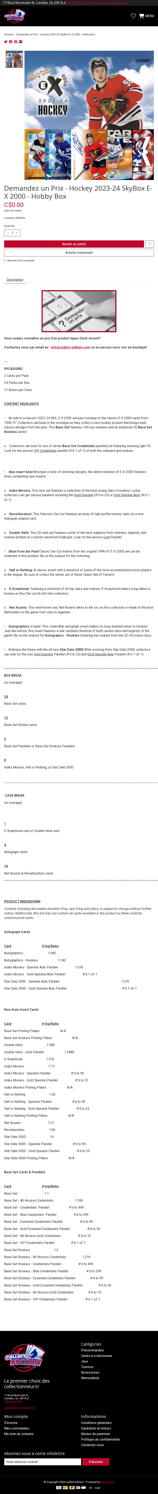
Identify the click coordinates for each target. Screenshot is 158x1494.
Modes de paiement (95, 1434)
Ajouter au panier (74, 244)
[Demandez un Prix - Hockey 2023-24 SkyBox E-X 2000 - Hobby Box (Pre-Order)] (79, 311)
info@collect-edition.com (108, 2)
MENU (150, 16)
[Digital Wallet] (81, 1488)
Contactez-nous (92, 1445)
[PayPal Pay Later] (72, 1488)
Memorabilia (90, 1378)
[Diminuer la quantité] (8, 232)
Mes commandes (16, 1428)
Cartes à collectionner (96, 1356)
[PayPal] (65, 1488)
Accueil (8, 34)
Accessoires (90, 1372)
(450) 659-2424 (13, 1401)
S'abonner (96, 1462)
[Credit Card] (58, 1488)
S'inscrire (10, 1423)
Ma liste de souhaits (19, 1434)
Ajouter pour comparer (20, 260)
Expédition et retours (96, 1428)
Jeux (84, 1361)
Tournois (87, 1367)
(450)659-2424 (77, 2)
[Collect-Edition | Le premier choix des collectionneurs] (17, 16)
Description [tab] (15, 280)
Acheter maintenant (79, 253)
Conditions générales (96, 1423)
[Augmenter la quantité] (16, 232)
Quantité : (10, 225)
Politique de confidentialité (100, 1439)
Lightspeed (107, 1482)
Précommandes (92, 1350)
